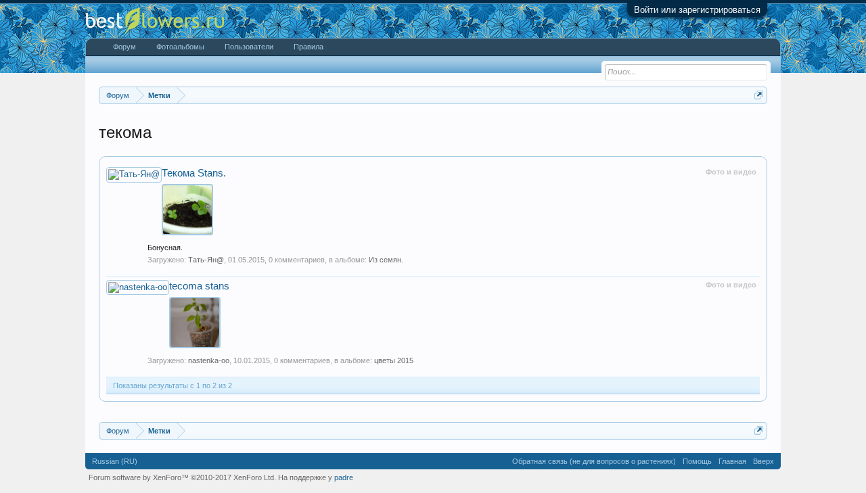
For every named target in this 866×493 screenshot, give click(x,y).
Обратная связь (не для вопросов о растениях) (594, 461)
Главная (732, 461)
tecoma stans (199, 286)
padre (343, 477)
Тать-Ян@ (206, 260)
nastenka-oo (208, 360)
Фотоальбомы (180, 47)
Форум (124, 47)
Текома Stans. (194, 173)
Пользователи (249, 47)
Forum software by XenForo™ (182, 477)
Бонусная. (165, 247)
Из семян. (386, 260)
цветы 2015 (393, 360)
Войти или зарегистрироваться (697, 10)
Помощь (697, 461)
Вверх (763, 461)
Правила (308, 47)
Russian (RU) (114, 461)
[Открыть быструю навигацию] (758, 95)
